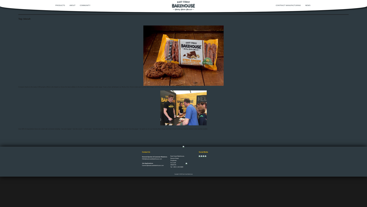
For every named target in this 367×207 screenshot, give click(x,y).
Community (85, 5)
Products (60, 5)
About (72, 5)
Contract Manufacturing (288, 5)
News (307, 5)
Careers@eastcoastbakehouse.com (153, 165)
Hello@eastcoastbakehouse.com (152, 159)
